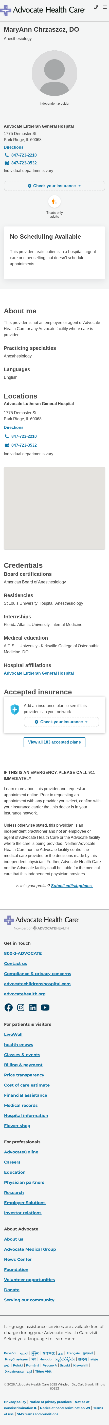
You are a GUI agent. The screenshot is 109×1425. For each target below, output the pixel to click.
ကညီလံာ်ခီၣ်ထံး (65, 1359)
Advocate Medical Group (30, 1249)
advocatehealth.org (25, 994)
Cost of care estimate (27, 1085)
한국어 (82, 1359)
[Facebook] (9, 1008)
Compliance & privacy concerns (37, 973)
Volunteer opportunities (29, 1279)
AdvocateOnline (21, 1152)
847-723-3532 (24, 163)
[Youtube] (45, 1008)
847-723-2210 (24, 155)
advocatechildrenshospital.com (37, 983)
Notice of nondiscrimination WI (65, 1408)
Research (14, 1192)
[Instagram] (21, 1008)
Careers (12, 1162)
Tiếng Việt (43, 1371)
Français (73, 1353)
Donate (12, 1289)
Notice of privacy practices (50, 1402)
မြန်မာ (35, 1353)
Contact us (15, 963)
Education (15, 1172)
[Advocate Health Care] (43, 10)
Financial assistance (25, 1095)
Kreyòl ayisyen (16, 1359)
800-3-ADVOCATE (23, 953)
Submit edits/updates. (72, 886)
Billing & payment (23, 1064)
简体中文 (49, 1353)
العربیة (24, 1353)
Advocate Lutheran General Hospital (39, 126)
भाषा (33, 1359)
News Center (18, 1259)
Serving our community (29, 1300)
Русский (50, 1365)
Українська (14, 1371)
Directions (14, 147)
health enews (18, 1044)
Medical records (21, 1105)
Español (10, 1353)
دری (60, 1353)
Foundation (16, 1269)
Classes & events (22, 1054)
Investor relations (23, 1212)
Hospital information (26, 1115)
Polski (18, 1365)
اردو (29, 1371)
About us (13, 1239)
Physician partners (24, 1182)
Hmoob (45, 1359)
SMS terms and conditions (37, 1414)
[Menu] (104, 7)
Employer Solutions (25, 1202)
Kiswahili (80, 1365)
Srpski (65, 1365)
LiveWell (13, 1034)
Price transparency (24, 1075)
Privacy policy (15, 1402)
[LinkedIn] (33, 1008)
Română (32, 1365)
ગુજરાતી (88, 1353)
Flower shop (17, 1125)
